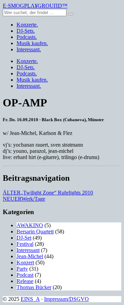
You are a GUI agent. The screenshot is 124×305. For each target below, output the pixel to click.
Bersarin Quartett (35, 231)
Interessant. (29, 49)
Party (22, 269)
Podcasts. (27, 37)
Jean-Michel (30, 256)
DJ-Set (24, 238)
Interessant (28, 250)
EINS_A (30, 299)
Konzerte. (27, 25)
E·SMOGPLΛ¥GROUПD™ (35, 6)
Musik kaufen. (32, 43)
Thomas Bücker (34, 287)
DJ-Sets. (26, 31)
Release (25, 281)
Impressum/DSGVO (66, 299)
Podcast (25, 275)
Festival (25, 244)
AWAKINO (30, 225)
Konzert (25, 262)
